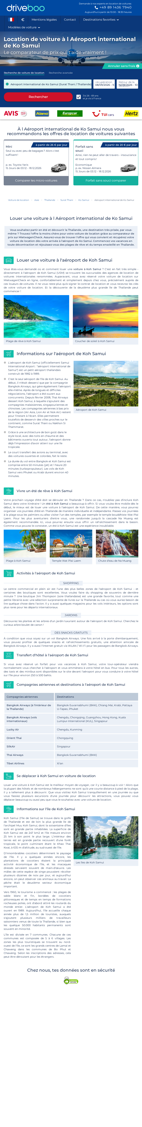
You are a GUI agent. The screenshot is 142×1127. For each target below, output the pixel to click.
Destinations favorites (99, 19)
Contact (70, 19)
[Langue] (11, 20)
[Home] (25, 8)
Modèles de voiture (22, 27)
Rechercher (38, 97)
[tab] (24, 71)
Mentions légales (44, 19)
